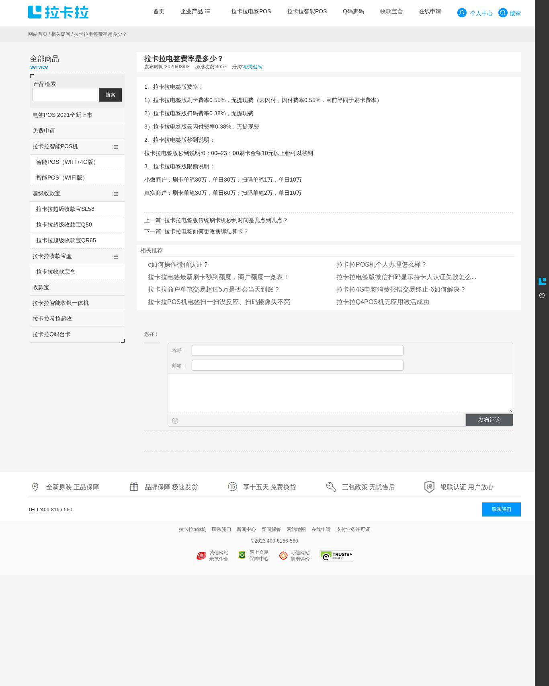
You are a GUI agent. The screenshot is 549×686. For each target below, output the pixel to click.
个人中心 (481, 13)
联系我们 (501, 509)
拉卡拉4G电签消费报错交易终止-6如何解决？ (401, 289)
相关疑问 (60, 34)
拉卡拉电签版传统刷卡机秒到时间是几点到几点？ (226, 220)
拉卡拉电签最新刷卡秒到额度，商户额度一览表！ (218, 277)
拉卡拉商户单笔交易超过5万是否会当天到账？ (214, 289)
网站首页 (37, 34)
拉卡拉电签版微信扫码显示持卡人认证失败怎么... (406, 277)
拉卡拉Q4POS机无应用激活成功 (382, 301)
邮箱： (180, 365)
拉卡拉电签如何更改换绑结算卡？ (206, 231)
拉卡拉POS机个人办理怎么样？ (381, 264)
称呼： (180, 350)
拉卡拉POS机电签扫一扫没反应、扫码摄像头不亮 (219, 301)
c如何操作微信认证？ (178, 264)
